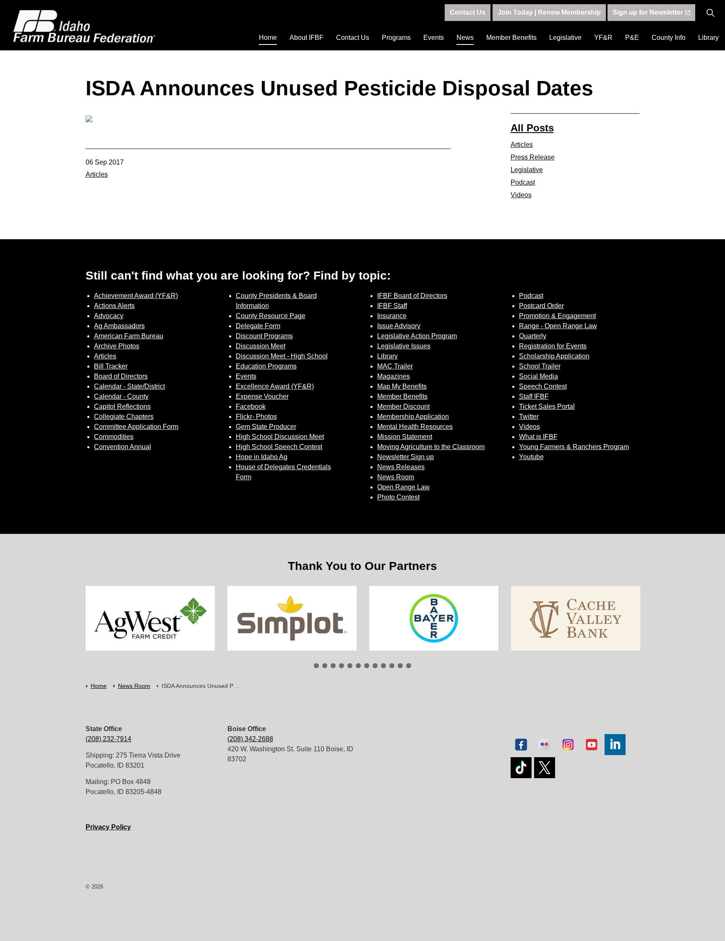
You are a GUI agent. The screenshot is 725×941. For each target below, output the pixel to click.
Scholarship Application (554, 356)
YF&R (603, 37)
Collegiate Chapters (124, 416)
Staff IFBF (534, 396)
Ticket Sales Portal (547, 406)
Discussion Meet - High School (282, 356)
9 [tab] (383, 665)
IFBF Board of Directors (412, 295)
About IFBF (306, 37)
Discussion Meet (260, 346)
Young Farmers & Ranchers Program (574, 446)
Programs (396, 37)
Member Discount (403, 406)
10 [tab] (391, 665)
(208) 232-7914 (108, 738)
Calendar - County (121, 396)
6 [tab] (358, 665)
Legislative (565, 37)
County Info (669, 37)
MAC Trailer (395, 366)
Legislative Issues (403, 346)
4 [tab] (341, 665)
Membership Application (413, 416)
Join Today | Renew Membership (549, 12)
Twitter (529, 416)
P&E (632, 37)
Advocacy (108, 315)
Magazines (393, 376)
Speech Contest (543, 386)
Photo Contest (398, 497)
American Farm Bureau (128, 336)
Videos (521, 195)
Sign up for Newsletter (648, 12)
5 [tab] (349, 665)
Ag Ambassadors (119, 325)
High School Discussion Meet (280, 436)
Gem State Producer (266, 426)
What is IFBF (538, 436)
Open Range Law (403, 487)
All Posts (532, 127)
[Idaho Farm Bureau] (84, 26)
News (465, 37)
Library (708, 37)
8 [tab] (375, 665)
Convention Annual (122, 446)
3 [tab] (333, 665)
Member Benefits (511, 37)
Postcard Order (541, 305)
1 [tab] (316, 665)
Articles (97, 174)
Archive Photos (116, 346)
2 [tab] (324, 665)
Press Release (533, 157)
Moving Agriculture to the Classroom (431, 446)
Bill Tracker (111, 366)
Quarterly (532, 336)
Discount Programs (264, 336)
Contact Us (352, 37)
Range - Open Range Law (558, 325)
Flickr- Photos (256, 416)
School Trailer (540, 366)
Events (433, 37)
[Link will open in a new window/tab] (178, 618)
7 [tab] (366, 665)
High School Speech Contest (279, 446)
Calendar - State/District (129, 386)
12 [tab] (408, 665)
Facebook (251, 406)
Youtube (531, 456)
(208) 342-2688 (250, 738)
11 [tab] (400, 665)
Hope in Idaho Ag (261, 456)
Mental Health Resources (415, 426)
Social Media (538, 376)
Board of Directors (121, 376)
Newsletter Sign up (405, 456)
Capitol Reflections (122, 406)
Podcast (523, 182)
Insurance (392, 315)
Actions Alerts (114, 305)
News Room (395, 477)
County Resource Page (270, 315)
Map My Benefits (402, 386)
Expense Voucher (262, 396)
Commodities (113, 436)
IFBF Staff (392, 305)
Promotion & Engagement (557, 315)
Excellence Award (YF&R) (275, 386)
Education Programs (266, 366)
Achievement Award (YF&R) (136, 295)
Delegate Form (258, 325)
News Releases (401, 466)
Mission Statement (404, 436)
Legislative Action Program (417, 336)
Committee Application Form (136, 426)
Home (268, 37)
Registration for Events (553, 346)
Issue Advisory (398, 325)
